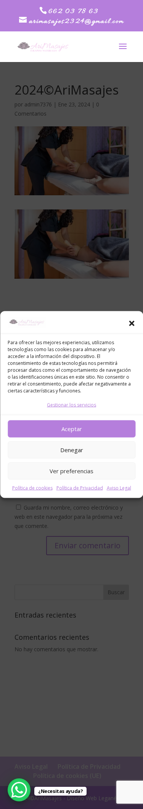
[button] (131, 323)
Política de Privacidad (79, 487)
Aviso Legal (119, 487)
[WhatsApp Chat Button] (19, 789)
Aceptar (71, 429)
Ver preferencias (71, 471)
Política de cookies (32, 487)
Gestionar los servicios (71, 404)
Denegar (71, 450)
